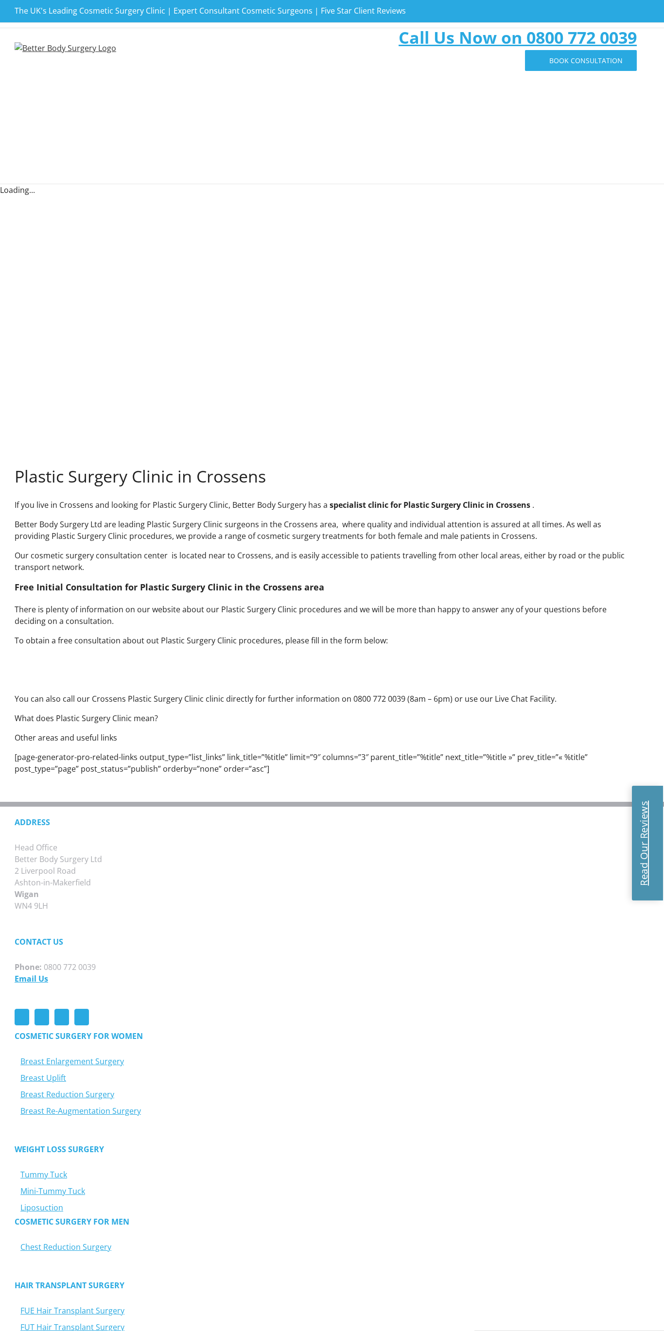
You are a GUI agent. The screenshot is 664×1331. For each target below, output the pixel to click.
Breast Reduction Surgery (67, 1094)
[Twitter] (42, 1017)
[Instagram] (61, 1017)
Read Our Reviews (643, 843)
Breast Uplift (43, 1077)
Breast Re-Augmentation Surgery (80, 1111)
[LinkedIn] (81, 1017)
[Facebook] (22, 1017)
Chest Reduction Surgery (65, 1247)
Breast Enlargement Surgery (72, 1061)
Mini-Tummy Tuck (52, 1191)
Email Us (31, 978)
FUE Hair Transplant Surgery (72, 1310)
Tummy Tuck (43, 1174)
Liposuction (41, 1207)
